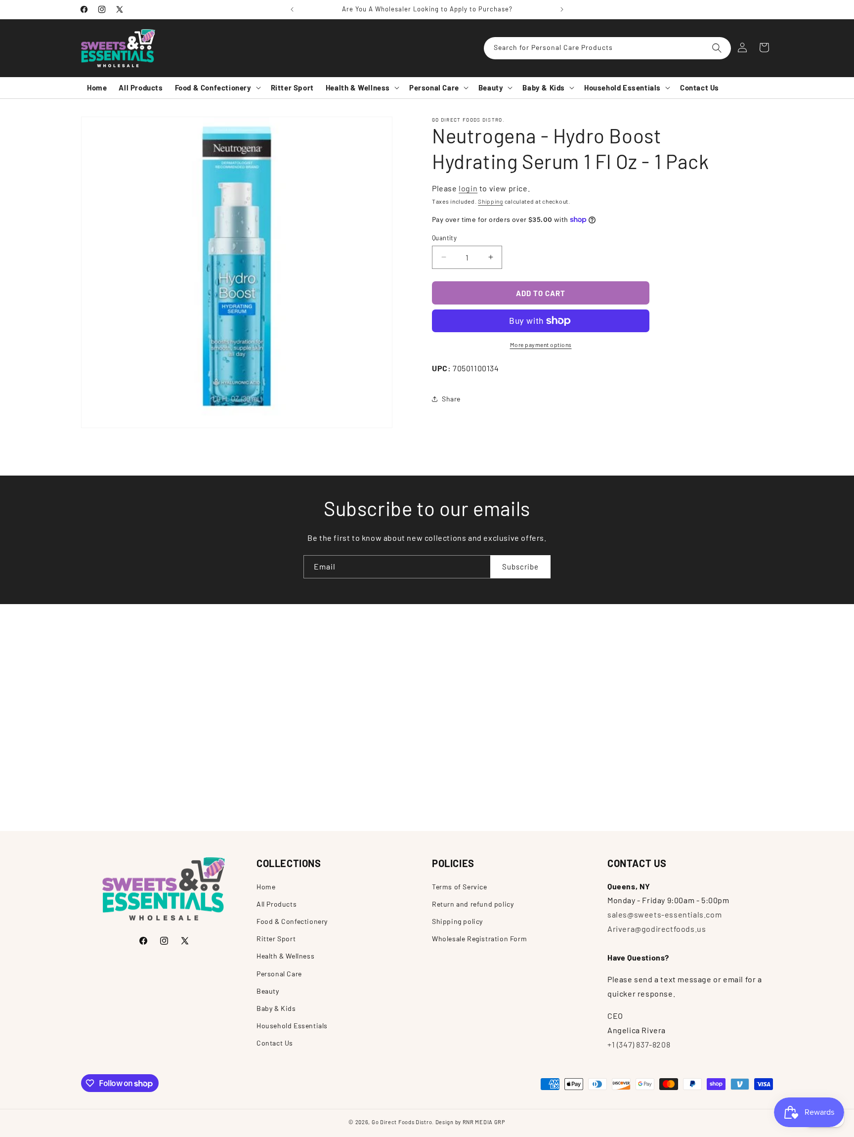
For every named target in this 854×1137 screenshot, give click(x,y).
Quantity (444, 237)
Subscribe (520, 566)
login (468, 188)
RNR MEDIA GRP (484, 1122)
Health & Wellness (285, 956)
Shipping (490, 201)
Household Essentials (292, 1025)
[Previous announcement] (292, 9)
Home (265, 886)
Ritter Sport (276, 938)
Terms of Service (459, 886)
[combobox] (607, 48)
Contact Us (274, 1043)
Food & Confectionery (292, 921)
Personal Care (279, 973)
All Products (276, 904)
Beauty (267, 991)
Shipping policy (457, 921)
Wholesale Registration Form (479, 938)
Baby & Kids (276, 1008)
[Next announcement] (562, 9)
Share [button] (451, 398)
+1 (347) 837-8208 (638, 1044)
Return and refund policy (472, 904)
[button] (217, 88)
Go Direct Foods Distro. (403, 1122)
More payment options (541, 344)
